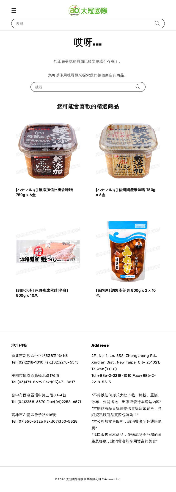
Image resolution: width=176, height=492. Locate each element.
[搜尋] (157, 23)
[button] (14, 10)
